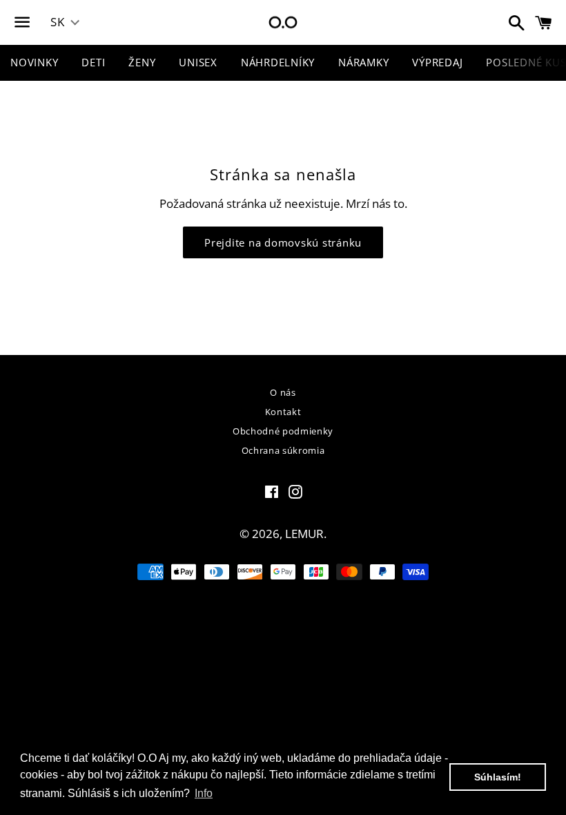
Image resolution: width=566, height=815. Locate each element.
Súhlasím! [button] (497, 777)
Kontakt (283, 411)
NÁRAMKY (363, 62)
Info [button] (204, 793)
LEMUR (304, 533)
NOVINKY (34, 62)
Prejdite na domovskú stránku (283, 242)
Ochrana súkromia (283, 450)
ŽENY (141, 62)
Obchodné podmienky (283, 431)
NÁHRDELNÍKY (278, 62)
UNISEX (198, 62)
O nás (282, 392)
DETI (93, 62)
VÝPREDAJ (437, 62)
